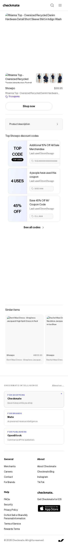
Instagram (42, 477)
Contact (8, 477)
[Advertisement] (34, 267)
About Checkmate (46, 466)
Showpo (11, 355)
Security (8, 505)
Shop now (29, 106)
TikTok (40, 482)
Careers (8, 472)
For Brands (9, 482)
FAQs (7, 499)
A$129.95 (37, 355)
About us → (58, 385)
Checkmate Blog (45, 472)
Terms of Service (12, 524)
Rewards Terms (12, 529)
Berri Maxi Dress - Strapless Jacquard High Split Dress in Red (24, 360)
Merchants (10, 466)
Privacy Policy (11, 510)
